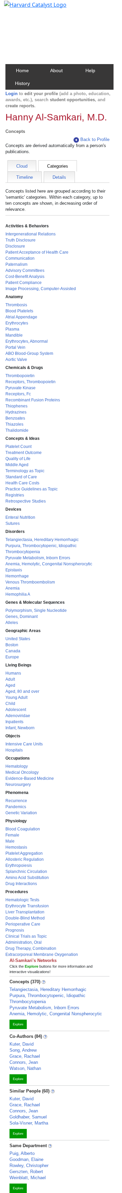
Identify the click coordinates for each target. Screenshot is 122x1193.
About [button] (56, 70)
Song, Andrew (23, 1050)
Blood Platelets (19, 311)
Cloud (21, 166)
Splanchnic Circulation (26, 871)
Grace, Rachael (24, 1056)
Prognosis (14, 930)
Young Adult (16, 697)
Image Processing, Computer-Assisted (40, 288)
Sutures (12, 523)
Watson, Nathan (25, 1068)
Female (12, 835)
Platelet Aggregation (24, 853)
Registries (14, 495)
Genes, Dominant (21, 616)
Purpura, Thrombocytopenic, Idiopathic (41, 545)
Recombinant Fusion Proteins (32, 400)
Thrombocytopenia (22, 551)
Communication (20, 258)
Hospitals (14, 750)
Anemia (12, 588)
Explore (18, 1024)
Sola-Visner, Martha (28, 1123)
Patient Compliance (23, 282)
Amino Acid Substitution (27, 877)
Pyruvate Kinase (20, 388)
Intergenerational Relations (30, 234)
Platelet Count (18, 446)
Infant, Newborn (20, 728)
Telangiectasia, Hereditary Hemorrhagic (42, 539)
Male (10, 841)
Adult (10, 679)
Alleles (11, 622)
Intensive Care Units (24, 744)
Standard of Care (21, 477)
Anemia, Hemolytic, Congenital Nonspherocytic (48, 564)
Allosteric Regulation (24, 859)
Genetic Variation (21, 813)
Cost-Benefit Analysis (24, 276)
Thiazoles (14, 424)
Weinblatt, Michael (27, 1177)
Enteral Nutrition (20, 517)
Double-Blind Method (25, 918)
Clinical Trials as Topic (26, 936)
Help (90, 70)
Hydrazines (15, 412)
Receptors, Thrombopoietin (30, 381)
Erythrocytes (16, 323)
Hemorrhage (17, 576)
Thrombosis (16, 305)
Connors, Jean (23, 1062)
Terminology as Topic (24, 470)
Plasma (12, 329)
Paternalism (16, 264)
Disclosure (15, 246)
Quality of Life (17, 458)
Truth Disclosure (20, 240)
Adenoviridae (17, 715)
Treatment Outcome (23, 452)
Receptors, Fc (18, 394)
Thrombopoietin (20, 375)
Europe (12, 657)
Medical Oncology (22, 772)
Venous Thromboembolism (30, 582)
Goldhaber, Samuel (28, 1116)
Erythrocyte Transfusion (27, 906)
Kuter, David (21, 1044)
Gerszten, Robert (26, 1171)
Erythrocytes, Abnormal (26, 341)
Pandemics (15, 806)
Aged (10, 685)
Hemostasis (16, 847)
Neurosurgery (18, 784)
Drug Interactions (21, 883)
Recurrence (16, 800)
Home (22, 70)
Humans (13, 673)
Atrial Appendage (21, 317)
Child (10, 703)
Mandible (14, 335)
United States (17, 638)
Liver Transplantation (24, 912)
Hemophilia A (17, 594)
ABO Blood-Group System (29, 353)
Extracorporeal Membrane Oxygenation (41, 954)
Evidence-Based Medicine (29, 778)
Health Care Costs (22, 483)
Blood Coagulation (22, 829)
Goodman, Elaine (26, 1159)
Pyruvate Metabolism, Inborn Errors (37, 558)
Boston (11, 645)
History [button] (22, 83)
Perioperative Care (22, 924)
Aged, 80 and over (22, 691)
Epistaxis (13, 570)
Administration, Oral (23, 942)
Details (59, 177)
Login (11, 93)
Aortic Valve (16, 359)
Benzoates (15, 418)
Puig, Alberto (22, 1153)
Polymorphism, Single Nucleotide (36, 610)
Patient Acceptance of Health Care (36, 252)
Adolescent (15, 709)
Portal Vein (15, 347)
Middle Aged (16, 464)
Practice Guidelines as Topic (31, 489)
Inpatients (14, 721)
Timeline (24, 177)
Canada (12, 651)
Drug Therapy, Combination (30, 948)
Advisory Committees (24, 270)
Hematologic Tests (22, 900)
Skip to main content (28, 8)
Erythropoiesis (18, 865)
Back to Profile (94, 139)
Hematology (16, 766)
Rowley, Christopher (28, 1165)
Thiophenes (16, 406)
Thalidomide (16, 430)
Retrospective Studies (25, 501)
